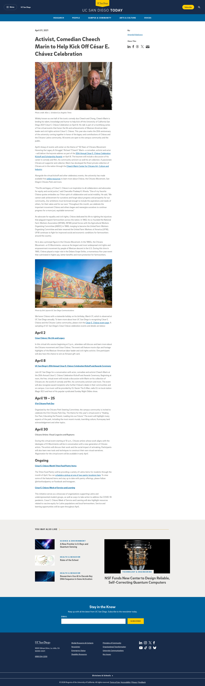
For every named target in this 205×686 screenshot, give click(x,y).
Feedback (142, 682)
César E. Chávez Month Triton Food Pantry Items (56, 466)
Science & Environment (73, 541)
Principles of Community (112, 643)
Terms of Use (115, 682)
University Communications (113, 650)
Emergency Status (78, 650)
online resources (54, 178)
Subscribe (188, 7)
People (76, 18)
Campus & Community (99, 18)
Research (59, 18)
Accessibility (125, 682)
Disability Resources (79, 654)
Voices (147, 18)
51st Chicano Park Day (44, 403)
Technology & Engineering (137, 572)
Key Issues (107, 654)
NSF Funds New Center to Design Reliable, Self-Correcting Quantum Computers (137, 580)
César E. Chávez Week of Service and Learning (55, 487)
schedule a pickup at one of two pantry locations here (78, 475)
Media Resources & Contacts (82, 643)
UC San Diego (26, 7)
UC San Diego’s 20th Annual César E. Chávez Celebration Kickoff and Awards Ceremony (73, 366)
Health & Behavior (70, 557)
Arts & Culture (128, 18)
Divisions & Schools (101, 675)
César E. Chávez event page (97, 322)
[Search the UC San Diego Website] (199, 7)
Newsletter (75, 647)
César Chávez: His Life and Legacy (50, 338)
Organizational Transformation (114, 647)
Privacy (134, 682)
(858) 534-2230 (41, 656)
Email (64, 616)
